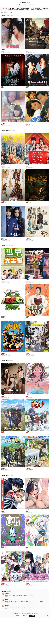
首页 (17, 4)
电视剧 (22, 4)
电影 (19, 4)
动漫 (27, 4)
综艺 (25, 4)
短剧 (30, 4)
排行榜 (33, 4)
